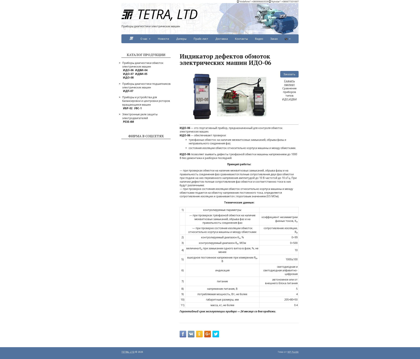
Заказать (289, 74)
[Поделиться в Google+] (207, 334)
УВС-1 (138, 108)
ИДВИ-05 (141, 74)
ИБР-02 (127, 108)
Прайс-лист (201, 39)
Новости (163, 39)
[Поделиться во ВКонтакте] (191, 334)
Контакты (241, 39)
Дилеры (181, 39)
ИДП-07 (128, 91)
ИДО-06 (128, 70)
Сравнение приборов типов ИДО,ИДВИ (289, 94)
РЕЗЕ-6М (128, 121)
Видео (259, 39)
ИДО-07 (128, 74)
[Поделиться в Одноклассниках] (199, 334)
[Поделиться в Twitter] (215, 334)
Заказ (274, 39)
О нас (143, 39)
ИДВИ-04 (141, 70)
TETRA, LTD (167, 14)
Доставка (221, 39)
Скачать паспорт (289, 82)
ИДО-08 (128, 77)
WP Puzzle (293, 351)
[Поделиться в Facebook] (183, 334)
